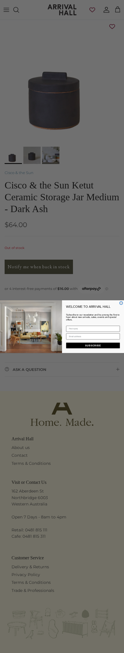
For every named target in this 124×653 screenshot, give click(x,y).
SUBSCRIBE (93, 345)
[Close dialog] (121, 303)
